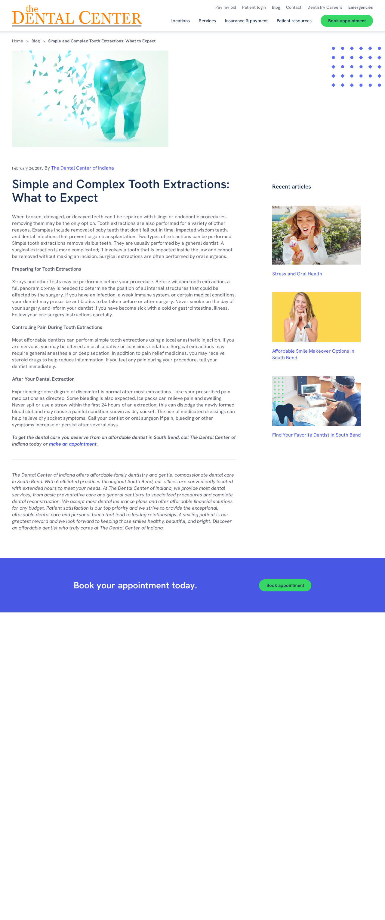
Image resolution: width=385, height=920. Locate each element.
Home (17, 41)
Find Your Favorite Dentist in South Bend (316, 435)
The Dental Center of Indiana (82, 168)
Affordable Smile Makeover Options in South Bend (313, 354)
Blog (36, 41)
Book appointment (285, 585)
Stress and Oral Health (297, 274)
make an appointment (73, 444)
